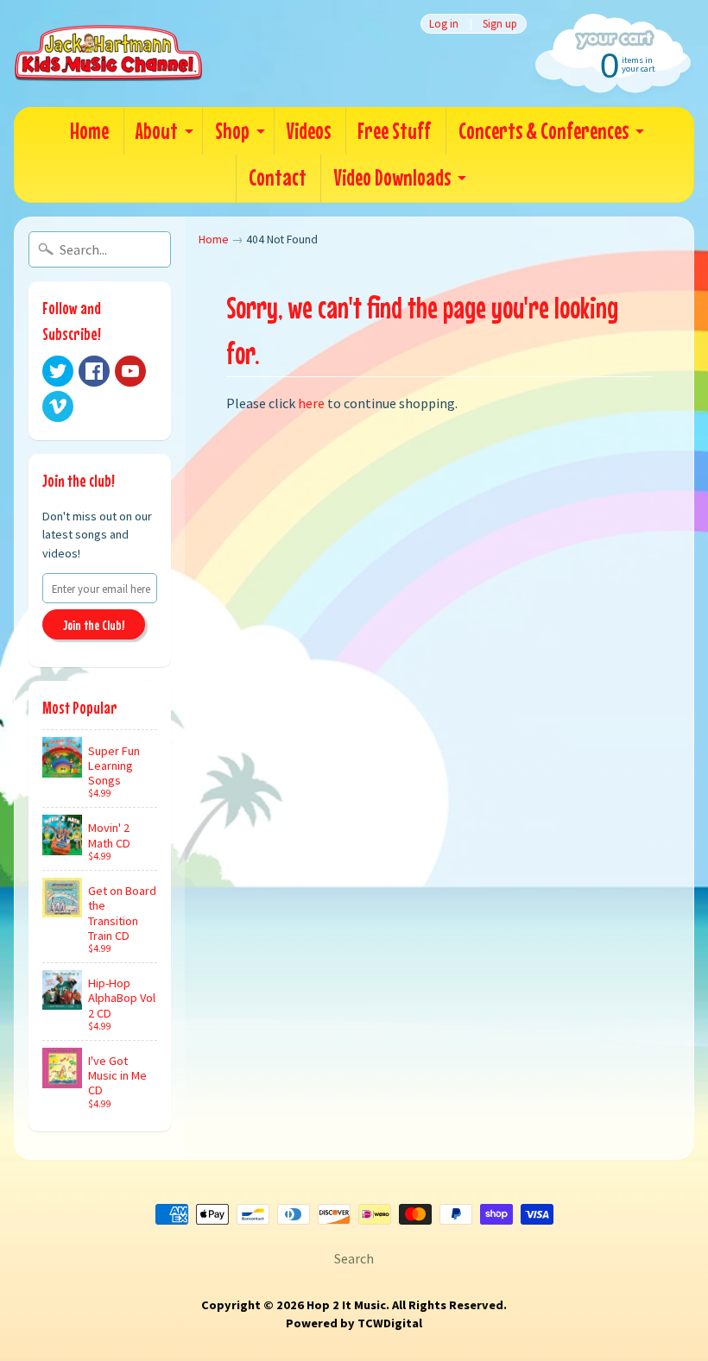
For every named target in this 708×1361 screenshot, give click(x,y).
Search (354, 1258)
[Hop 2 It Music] (108, 53)
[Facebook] (94, 371)
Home (89, 130)
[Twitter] (57, 371)
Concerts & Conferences (543, 130)
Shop (232, 130)
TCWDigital (389, 1323)
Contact (278, 177)
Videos (308, 130)
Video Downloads (392, 177)
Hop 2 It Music (346, 1305)
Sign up (500, 23)
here (311, 403)
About (157, 130)
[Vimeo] (57, 406)
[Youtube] (130, 371)
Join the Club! (93, 625)
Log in (443, 23)
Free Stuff (394, 130)
